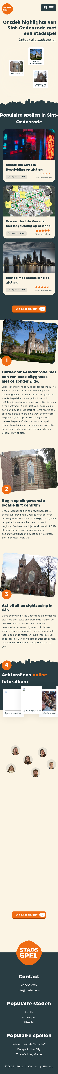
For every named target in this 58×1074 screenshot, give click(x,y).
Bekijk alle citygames (27, 308)
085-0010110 (29, 985)
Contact (33, 1067)
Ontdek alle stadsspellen (37, 39)
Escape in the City (29, 1049)
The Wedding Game (29, 1054)
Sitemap (48, 1067)
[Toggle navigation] (51, 8)
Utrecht (29, 1022)
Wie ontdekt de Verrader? (29, 1044)
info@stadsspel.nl (29, 990)
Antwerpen (29, 1017)
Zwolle (29, 1012)
